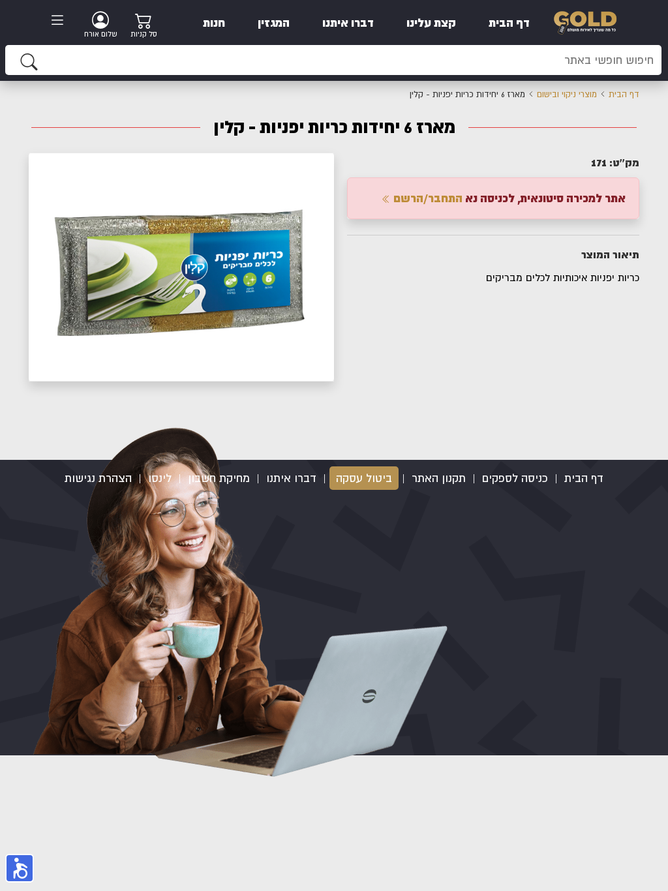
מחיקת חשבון (219, 478)
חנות (214, 22)
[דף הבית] (585, 21)
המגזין (274, 22)
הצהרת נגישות (98, 478)
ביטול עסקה (364, 478)
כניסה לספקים (515, 478)
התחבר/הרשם (427, 198)
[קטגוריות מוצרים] (61, 21)
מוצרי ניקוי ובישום (567, 94)
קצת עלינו (431, 22)
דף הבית (509, 22)
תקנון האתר (439, 478)
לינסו (160, 478)
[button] (322, 164)
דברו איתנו (348, 22)
